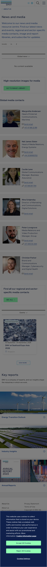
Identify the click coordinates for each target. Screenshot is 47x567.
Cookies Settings (23, 559)
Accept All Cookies (23, 543)
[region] (23, 539)
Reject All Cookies (24, 551)
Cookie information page (26, 536)
